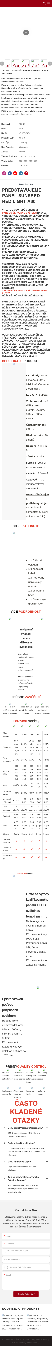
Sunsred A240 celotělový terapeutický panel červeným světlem (36, 1327)
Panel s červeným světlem (19, 213)
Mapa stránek (41, 1339)
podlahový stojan (37, 503)
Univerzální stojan (37, 494)
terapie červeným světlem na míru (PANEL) (24, 291)
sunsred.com (28, 1339)
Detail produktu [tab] (26, 184)
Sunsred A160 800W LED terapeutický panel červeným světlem (12, 1327)
